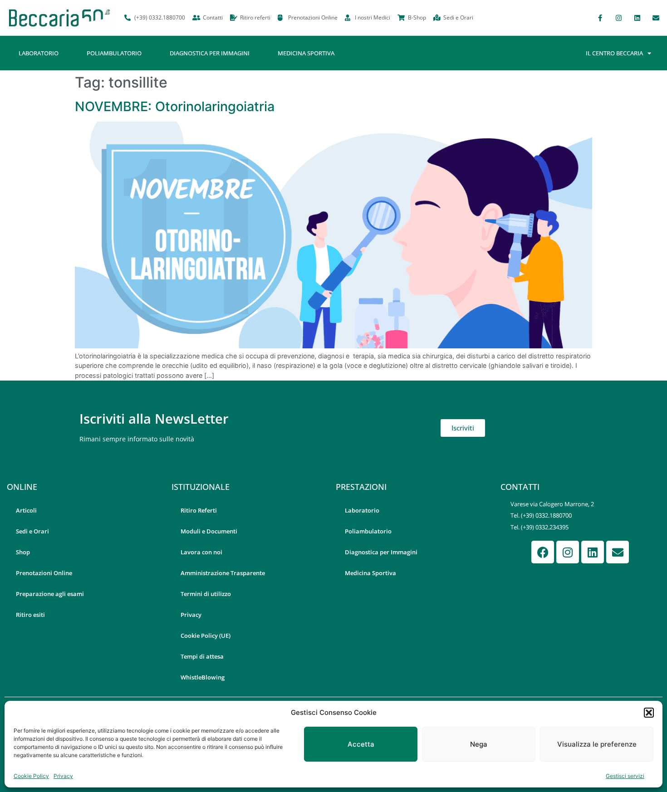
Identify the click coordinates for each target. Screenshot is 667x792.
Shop (23, 552)
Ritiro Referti (199, 510)
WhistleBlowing (203, 677)
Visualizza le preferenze (597, 744)
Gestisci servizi (625, 775)
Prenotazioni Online (44, 573)
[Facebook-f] (600, 17)
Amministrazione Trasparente (223, 573)
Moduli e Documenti (209, 531)
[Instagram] (618, 17)
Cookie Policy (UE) (206, 635)
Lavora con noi (201, 552)
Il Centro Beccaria (614, 53)
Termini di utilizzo (206, 594)
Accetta (361, 744)
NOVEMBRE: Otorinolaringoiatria (175, 106)
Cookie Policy (31, 775)
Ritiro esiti (30, 615)
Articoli (26, 510)
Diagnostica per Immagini (210, 53)
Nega (478, 744)
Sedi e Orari (32, 531)
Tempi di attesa (202, 656)
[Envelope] (655, 17)
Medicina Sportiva (306, 53)
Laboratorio (39, 53)
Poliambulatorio (114, 53)
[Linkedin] (637, 17)
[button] (648, 712)
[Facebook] (542, 552)
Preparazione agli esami (50, 594)
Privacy (63, 775)
